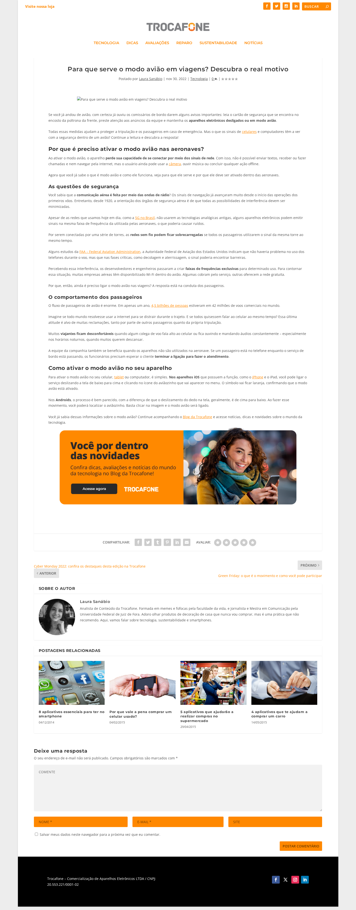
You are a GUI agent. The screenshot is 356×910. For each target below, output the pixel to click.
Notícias (253, 43)
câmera (175, 164)
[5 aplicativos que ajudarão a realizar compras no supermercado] (213, 683)
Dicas (132, 43)
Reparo (184, 43)
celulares (249, 131)
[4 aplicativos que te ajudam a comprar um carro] (284, 683)
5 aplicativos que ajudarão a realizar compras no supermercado (206, 716)
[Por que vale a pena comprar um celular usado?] (142, 683)
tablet (119, 377)
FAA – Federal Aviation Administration (109, 251)
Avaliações (157, 43)
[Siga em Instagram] (295, 880)
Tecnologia (106, 43)
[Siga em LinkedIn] (305, 880)
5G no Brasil (145, 217)
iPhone (257, 377)
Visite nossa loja (39, 6)
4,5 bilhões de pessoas (169, 305)
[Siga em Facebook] (276, 880)
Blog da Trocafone (197, 416)
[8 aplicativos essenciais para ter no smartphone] (72, 683)
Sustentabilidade (218, 43)
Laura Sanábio (150, 78)
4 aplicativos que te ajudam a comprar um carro (279, 714)
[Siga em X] (285, 880)
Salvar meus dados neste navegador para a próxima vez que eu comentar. (100, 834)
